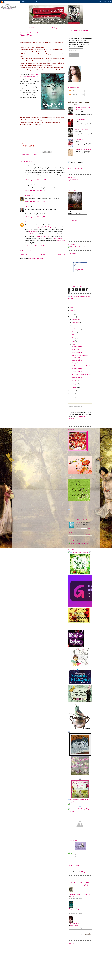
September (76, 329)
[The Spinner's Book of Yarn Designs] (71, 892)
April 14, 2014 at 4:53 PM (35, 202)
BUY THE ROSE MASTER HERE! (78, 31)
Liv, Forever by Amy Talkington (81, 374)
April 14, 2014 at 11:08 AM (35, 191)
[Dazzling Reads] (80, 834)
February (75, 384)
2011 (72, 397)
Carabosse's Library (79, 265)
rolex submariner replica (42, 236)
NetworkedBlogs (78, 262)
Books (81, 269)
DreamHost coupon (74, 866)
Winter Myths (80, 139)
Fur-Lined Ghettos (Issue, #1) (85, 149)
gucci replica (58, 238)
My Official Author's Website (77, 180)
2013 (72, 391)
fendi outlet (33, 234)
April (74, 344)
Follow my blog (79, 270)
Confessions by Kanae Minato (81, 366)
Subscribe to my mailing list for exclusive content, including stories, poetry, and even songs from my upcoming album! (80, 42)
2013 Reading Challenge (80, 519)
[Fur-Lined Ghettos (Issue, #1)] (72, 152)
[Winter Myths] (72, 143)
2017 (72, 308)
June (73, 338)
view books (88, 534)
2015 (72, 314)
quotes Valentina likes (76, 406)
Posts (72, 91)
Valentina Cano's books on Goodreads (78, 103)
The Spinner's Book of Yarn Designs (80, 894)
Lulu (69, 171)
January (74, 387)
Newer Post (23, 254)
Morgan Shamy (74, 925)
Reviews (76, 269)
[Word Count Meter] (74, 852)
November (75, 323)
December (75, 320)
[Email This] (43, 152)
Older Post (61, 254)
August (74, 332)
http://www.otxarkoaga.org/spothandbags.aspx (40, 227)
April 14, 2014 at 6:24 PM (35, 217)
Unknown (28, 222)
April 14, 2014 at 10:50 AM (36, 180)
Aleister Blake (80, 119)
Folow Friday (76, 350)
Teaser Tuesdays (77, 347)
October (75, 326)
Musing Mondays (77, 363)
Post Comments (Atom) (36, 258)
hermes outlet (33, 232)
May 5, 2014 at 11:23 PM (34, 246)
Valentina (78, 522)
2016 (72, 311)
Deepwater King (74, 909)
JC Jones (27, 196)
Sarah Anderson (74, 896)
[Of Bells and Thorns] (71, 132)
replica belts (61, 241)
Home (23, 28)
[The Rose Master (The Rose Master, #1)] (71, 111)
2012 (72, 394)
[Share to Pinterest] (51, 152)
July (73, 335)
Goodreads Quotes (86, 423)
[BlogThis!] (45, 152)
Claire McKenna (74, 911)
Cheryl (27, 207)
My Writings (54, 28)
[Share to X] (47, 152)
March (74, 381)
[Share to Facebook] (49, 152)
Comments (74, 95)
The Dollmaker (74, 924)
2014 (72, 317)
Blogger (83, 872)
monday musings (32, 154)
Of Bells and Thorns (81, 129)
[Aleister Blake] (72, 123)
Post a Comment (25, 251)
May (73, 341)
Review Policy (42, 28)
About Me (31, 28)
